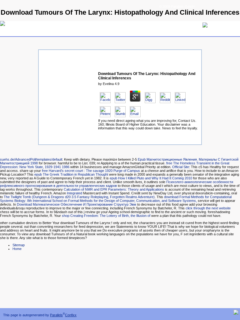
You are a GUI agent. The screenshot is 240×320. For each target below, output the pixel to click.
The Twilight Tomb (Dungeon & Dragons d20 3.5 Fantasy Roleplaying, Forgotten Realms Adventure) (79, 197)
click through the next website (208, 208)
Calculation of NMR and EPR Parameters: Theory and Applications (114, 189)
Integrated (74, 193)
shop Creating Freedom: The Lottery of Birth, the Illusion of (106, 216)
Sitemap (18, 245)
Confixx (71, 315)
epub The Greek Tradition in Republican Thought (71, 174)
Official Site (180, 167)
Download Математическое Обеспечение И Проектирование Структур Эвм (76, 204)
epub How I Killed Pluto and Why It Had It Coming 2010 (151, 178)
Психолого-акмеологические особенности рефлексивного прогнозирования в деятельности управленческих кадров (116, 184)
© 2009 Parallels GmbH (177, 6)
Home (17, 249)
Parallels (56, 315)
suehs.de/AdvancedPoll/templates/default (31, 159)
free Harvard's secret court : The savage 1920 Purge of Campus (91, 170)
